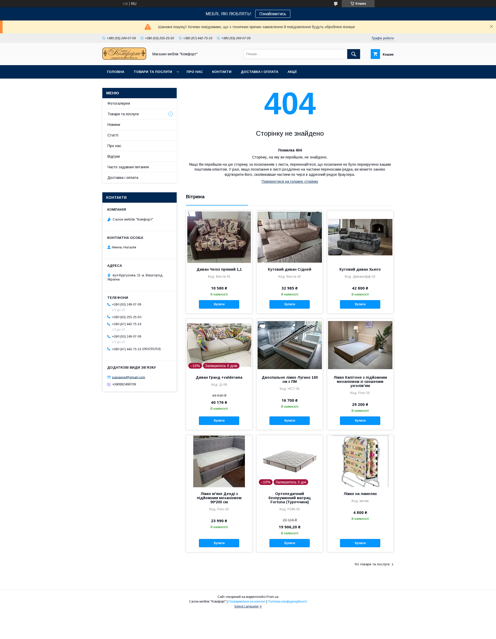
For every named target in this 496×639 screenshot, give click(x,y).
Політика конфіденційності (287, 601)
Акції (292, 72)
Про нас (195, 72)
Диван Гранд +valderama (219, 377)
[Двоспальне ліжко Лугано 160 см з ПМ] (290, 345)
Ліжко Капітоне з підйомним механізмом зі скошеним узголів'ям (360, 381)
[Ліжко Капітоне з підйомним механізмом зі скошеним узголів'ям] (360, 345)
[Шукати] (353, 54)
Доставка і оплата (259, 72)
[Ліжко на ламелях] (360, 461)
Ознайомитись (272, 14)
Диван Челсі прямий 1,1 (219, 269)
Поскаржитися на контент (246, 601)
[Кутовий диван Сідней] (290, 237)
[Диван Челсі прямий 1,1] (219, 237)
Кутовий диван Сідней (289, 269)
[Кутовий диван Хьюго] (360, 237)
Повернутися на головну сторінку (290, 181)
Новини (113, 125)
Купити (219, 304)
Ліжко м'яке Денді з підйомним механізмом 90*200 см (219, 498)
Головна (115, 72)
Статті (112, 135)
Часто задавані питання (128, 167)
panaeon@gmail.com (128, 377)
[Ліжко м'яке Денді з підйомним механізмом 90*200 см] (219, 461)
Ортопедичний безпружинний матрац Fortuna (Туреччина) (289, 498)
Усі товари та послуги (372, 564)
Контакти (221, 72)
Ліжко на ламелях (360, 494)
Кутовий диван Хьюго (360, 269)
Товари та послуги (153, 72)
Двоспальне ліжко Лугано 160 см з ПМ (290, 379)
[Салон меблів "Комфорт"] (124, 58)
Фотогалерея (118, 103)
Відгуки (113, 156)
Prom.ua (272, 597)
